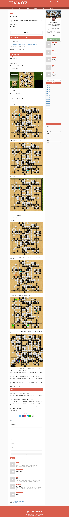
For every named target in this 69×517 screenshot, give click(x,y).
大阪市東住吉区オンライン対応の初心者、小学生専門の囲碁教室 (34, 514)
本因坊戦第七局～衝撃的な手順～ (18, 501)
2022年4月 (48, 97)
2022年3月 (48, 99)
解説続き (17, 494)
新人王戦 (53, 44)
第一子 (53, 66)
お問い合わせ (52, 8)
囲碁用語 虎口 (19, 471)
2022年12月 (48, 85)
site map (30, 508)
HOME (12, 8)
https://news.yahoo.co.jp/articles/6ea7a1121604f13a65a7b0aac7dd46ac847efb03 (24, 44)
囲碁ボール (54, 74)
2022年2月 (48, 101)
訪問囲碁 (28, 8)
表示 (28, 32)
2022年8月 (48, 91)
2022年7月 (48, 93)
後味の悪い (54, 59)
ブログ (44, 8)
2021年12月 (48, 105)
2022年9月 (48, 89)
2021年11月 (48, 107)
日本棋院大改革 (15, 502)
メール (12, 443)
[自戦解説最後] (28, 416)
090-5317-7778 (55, 1)
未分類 (12, 420)
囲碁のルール (18, 478)
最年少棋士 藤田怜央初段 (56, 52)
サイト (12, 447)
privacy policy (35, 508)
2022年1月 (48, 103)
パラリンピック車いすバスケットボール (23, 464)
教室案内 (20, 8)
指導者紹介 (36, 8)
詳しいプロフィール (53, 39)
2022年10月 (48, 87)
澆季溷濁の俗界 (19, 486)
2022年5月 (48, 95)
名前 (12, 439)
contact (39, 508)
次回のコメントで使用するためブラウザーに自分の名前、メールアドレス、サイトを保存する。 (27, 451)
